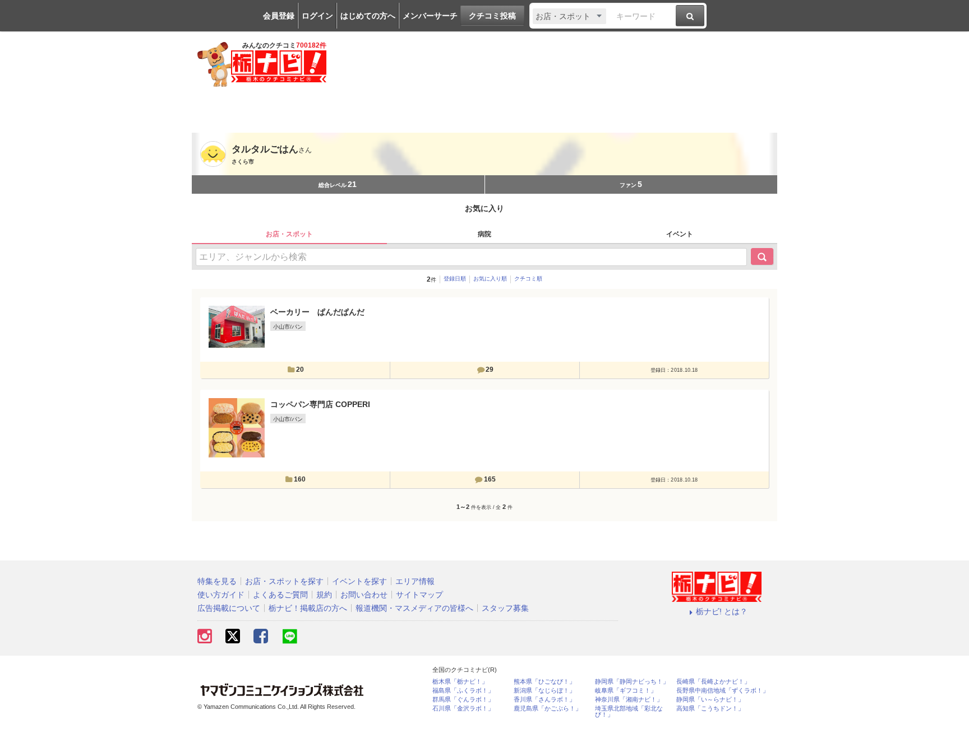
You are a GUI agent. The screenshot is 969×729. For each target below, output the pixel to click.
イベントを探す (359, 581)
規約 (324, 594)
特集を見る (217, 581)
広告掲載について (228, 608)
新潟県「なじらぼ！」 (544, 691)
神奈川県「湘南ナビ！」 (629, 700)
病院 (484, 234)
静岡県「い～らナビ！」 (710, 700)
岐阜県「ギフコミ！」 (626, 691)
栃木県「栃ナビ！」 (460, 682)
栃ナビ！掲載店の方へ (308, 608)
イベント (679, 234)
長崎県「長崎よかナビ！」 (713, 682)
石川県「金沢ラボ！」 (463, 708)
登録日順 (455, 278)
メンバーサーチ (430, 15)
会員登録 (278, 15)
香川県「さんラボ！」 (544, 700)
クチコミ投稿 (492, 15)
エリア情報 (415, 581)
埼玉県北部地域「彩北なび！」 (629, 711)
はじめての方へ (367, 15)
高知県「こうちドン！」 (710, 708)
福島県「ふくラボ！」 (463, 691)
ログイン (317, 15)
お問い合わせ (363, 594)
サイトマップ (419, 594)
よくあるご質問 (280, 594)
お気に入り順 (490, 278)
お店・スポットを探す (284, 581)
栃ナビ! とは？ (721, 611)
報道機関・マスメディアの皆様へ (414, 608)
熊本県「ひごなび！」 (544, 682)
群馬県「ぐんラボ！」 (463, 700)
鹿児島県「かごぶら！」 (548, 708)
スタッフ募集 (505, 608)
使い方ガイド (220, 594)
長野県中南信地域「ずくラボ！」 (722, 691)
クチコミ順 (528, 278)
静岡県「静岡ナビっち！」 (632, 682)
